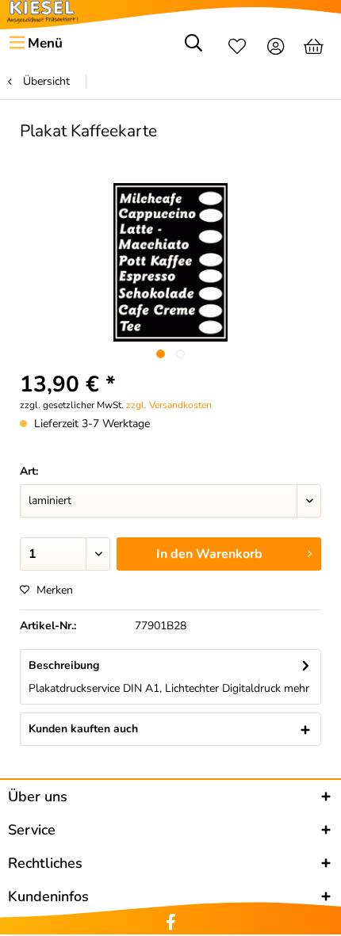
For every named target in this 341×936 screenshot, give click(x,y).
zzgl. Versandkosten (169, 405)
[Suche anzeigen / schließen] (193, 48)
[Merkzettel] (237, 48)
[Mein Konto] (276, 48)
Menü (45, 43)
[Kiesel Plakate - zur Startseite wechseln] (42, 12)
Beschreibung (64, 665)
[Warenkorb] (315, 48)
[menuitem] (35, 43)
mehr (295, 688)
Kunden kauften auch (83, 728)
